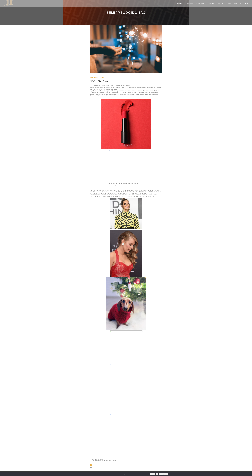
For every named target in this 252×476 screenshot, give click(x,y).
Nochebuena (99, 81)
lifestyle (102, 77)
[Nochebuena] (126, 49)
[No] (250, 474)
